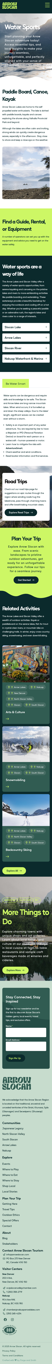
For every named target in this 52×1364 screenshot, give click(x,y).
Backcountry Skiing (18, 850)
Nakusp (40, 687)
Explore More (14, 970)
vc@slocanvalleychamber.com (21, 1288)
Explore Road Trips (19, 512)
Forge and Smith (28, 1360)
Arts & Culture (15, 712)
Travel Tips (8, 1209)
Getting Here (9, 1203)
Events (6, 1163)
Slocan (17, 705)
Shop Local (8, 1186)
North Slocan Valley (23, 699)
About (6, 1232)
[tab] (15, 383)
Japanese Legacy (12, 1128)
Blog (5, 1238)
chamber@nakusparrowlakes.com (23, 1309)
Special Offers (10, 1220)
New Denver (19, 693)
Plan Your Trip (11, 1198)
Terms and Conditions (12, 1355)
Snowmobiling (15, 780)
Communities (11, 1123)
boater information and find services (30, 456)
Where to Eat (10, 1174)
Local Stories (9, 1191)
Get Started (24, 579)
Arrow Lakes (19, 687)
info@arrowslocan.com (17, 1254)
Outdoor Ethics (11, 1214)
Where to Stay (10, 1180)
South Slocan (37, 705)
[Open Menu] (47, 5)
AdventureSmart (14, 448)
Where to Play (10, 1169)
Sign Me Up (15, 1058)
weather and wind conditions (26, 452)
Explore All (12, 870)
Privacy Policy (8, 1350)
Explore (7, 1157)
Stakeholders (10, 1243)
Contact (7, 1225)
